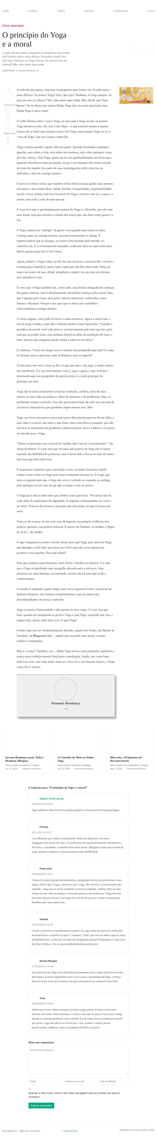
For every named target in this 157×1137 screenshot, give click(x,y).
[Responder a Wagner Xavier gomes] (123, 798)
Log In (151, 11)
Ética (6, 25)
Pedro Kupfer (12, 765)
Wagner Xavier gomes (52, 798)
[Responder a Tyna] (123, 997)
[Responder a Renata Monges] (123, 960)
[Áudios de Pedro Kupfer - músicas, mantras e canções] (58, 1130)
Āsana (78, 765)
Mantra (26, 765)
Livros (61, 11)
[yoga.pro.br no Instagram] (48, 1130)
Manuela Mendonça (65, 703)
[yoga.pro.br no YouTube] (53, 1130)
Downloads (120, 11)
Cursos (33, 11)
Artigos (89, 11)
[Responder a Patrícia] (123, 826)
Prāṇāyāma (133, 765)
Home (5, 11)
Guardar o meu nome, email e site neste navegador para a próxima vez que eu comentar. (74, 1095)
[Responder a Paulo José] (123, 868)
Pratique (17, 25)
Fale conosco (70, 1130)
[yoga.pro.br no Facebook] (43, 1130)
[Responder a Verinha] (123, 919)
